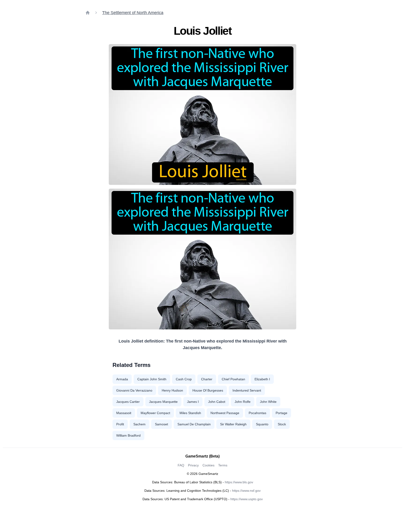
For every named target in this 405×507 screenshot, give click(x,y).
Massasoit (123, 413)
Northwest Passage (224, 413)
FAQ (181, 465)
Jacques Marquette (163, 402)
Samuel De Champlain (194, 424)
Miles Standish (190, 413)
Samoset (161, 424)
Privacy (193, 465)
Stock (282, 424)
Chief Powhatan (233, 379)
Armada (122, 379)
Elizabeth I (262, 379)
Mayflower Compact (155, 413)
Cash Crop (184, 379)
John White (268, 402)
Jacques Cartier (128, 402)
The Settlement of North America (132, 12)
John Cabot (216, 402)
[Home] (87, 12)
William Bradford (128, 435)
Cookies (208, 465)
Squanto (262, 424)
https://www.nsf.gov (246, 490)
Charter (206, 379)
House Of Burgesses (207, 390)
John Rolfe (243, 402)
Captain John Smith (151, 379)
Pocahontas (257, 413)
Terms (222, 465)
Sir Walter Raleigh (233, 424)
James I (193, 402)
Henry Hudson (172, 390)
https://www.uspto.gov (246, 499)
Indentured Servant (246, 390)
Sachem (139, 424)
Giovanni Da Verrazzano (134, 390)
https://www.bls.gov (239, 482)
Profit (120, 424)
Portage (281, 413)
